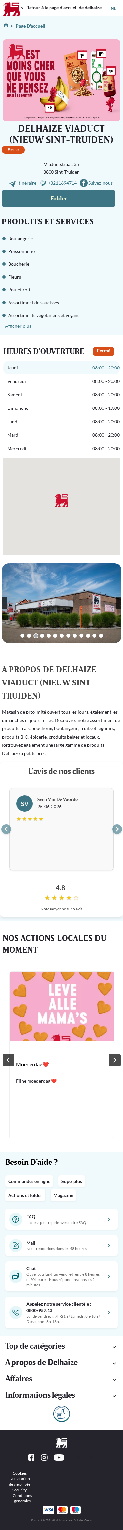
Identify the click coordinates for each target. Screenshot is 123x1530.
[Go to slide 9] (75, 636)
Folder (59, 198)
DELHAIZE (11, 3)
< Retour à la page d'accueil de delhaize (61, 7)
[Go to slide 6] (55, 636)
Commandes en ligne (29, 1181)
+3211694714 (62, 183)
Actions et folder (25, 1195)
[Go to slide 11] (88, 636)
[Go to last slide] (6, 829)
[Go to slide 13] (101, 636)
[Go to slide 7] (62, 636)
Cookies (20, 1473)
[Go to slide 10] (82, 636)
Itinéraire (27, 183)
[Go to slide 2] (29, 636)
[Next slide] (117, 829)
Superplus (71, 1181)
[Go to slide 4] (42, 636)
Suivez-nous (100, 183)
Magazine (63, 1195)
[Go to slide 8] (69, 636)
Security (19, 1489)
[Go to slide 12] (95, 636)
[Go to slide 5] (49, 636)
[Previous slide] (8, 1060)
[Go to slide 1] (23, 636)
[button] (61, 1347)
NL (113, 8)
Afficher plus (18, 326)
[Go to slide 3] (36, 635)
